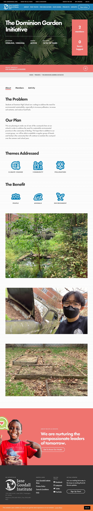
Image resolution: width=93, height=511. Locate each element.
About (26, 7)
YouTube (59, 492)
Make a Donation (41, 1)
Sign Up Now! (76, 491)
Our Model (57, 7)
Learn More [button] (58, 507)
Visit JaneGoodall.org (11, 1)
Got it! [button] (87, 507)
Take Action (84, 7)
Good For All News (27, 1)
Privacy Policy (40, 486)
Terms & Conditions (42, 489)
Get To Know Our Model (53, 449)
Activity (31, 88)
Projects (66, 7)
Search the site (67, 1)
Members (19, 88)
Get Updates (78, 1)
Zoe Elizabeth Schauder (15, 69)
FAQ (37, 493)
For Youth (34, 7)
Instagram (58, 485)
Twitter (58, 488)
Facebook (59, 482)
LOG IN (87, 1)
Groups (74, 7)
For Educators (45, 7)
